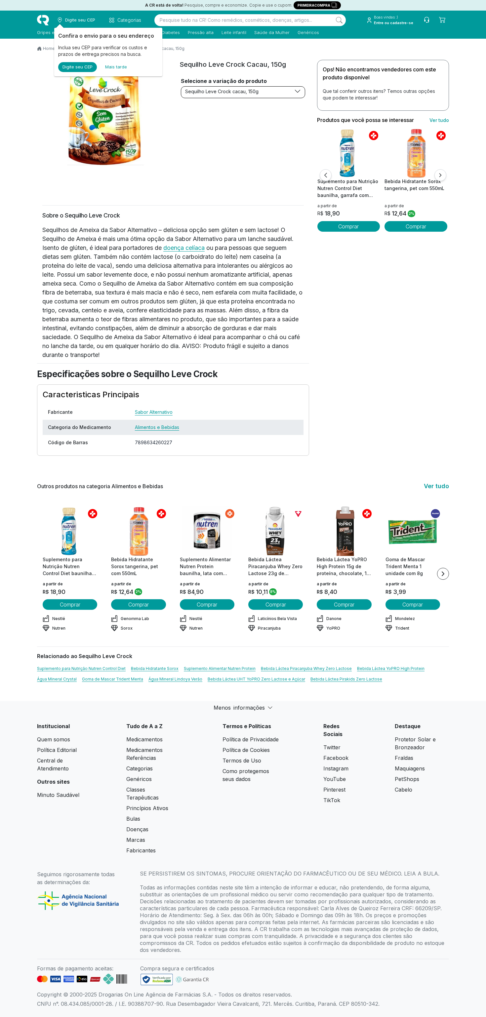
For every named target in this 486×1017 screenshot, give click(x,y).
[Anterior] (326, 175)
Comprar (348, 226)
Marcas (135, 840)
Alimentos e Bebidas (157, 427)
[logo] (43, 20)
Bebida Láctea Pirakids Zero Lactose (346, 679)
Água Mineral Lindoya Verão (175, 679)
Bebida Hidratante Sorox (155, 668)
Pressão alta (201, 32)
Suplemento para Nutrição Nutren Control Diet (81, 668)
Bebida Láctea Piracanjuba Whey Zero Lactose (306, 668)
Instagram (335, 768)
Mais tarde (116, 66)
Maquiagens (410, 768)
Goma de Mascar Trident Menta (112, 679)
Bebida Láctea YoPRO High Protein (391, 668)
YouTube (334, 779)
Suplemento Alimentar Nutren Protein (220, 668)
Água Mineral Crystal (57, 679)
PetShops (407, 779)
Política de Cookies (246, 750)
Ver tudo (439, 120)
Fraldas (404, 758)
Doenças (137, 829)
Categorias (139, 768)
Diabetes (171, 32)
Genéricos (308, 32)
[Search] (339, 20)
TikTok (331, 800)
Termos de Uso (242, 760)
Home (49, 48)
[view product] (348, 153)
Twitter (332, 747)
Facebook (335, 758)
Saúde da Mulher (272, 32)
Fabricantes (141, 850)
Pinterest (334, 789)
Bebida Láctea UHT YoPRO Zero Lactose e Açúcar (256, 679)
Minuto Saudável (58, 795)
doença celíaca (184, 247)
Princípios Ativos (147, 808)
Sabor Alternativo (154, 412)
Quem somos (53, 739)
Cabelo (403, 789)
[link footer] (156, 979)
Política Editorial (57, 750)
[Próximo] (440, 175)
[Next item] (443, 574)
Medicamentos (144, 739)
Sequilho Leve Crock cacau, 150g (222, 91)
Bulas (133, 818)
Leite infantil (234, 32)
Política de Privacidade (251, 739)
